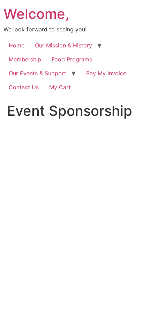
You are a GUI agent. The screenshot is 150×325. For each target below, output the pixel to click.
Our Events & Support (37, 73)
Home (16, 45)
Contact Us (24, 87)
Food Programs (72, 59)
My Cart (60, 87)
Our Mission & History (63, 45)
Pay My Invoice (106, 73)
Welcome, (36, 13)
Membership (25, 59)
